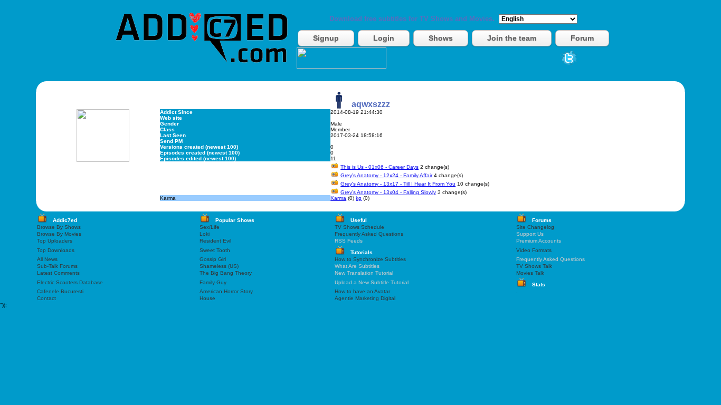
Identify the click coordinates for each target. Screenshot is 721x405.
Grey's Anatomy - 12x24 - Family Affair (386, 175)
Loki (205, 234)
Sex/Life (210, 227)
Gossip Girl (213, 259)
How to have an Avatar (362, 291)
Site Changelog (535, 227)
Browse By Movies (59, 234)
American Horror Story (226, 291)
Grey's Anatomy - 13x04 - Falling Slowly (388, 192)
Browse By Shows (59, 227)
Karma (338, 198)
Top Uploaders (54, 241)
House (207, 298)
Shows (441, 38)
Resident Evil (215, 241)
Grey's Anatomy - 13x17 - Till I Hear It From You (398, 184)
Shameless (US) (219, 266)
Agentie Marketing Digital (365, 298)
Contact (46, 298)
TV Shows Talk (534, 266)
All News (47, 259)
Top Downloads (55, 250)
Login (383, 38)
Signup (326, 38)
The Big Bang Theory (226, 273)
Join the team (511, 38)
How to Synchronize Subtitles (370, 259)
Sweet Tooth (215, 250)
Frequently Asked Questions (369, 234)
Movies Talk (530, 273)
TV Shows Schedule (359, 227)
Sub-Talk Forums (57, 266)
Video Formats (534, 250)
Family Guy (213, 282)
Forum (582, 38)
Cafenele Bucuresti (60, 291)
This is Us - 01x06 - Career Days (379, 167)
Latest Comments (58, 273)
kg (359, 198)
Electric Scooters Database (70, 282)
